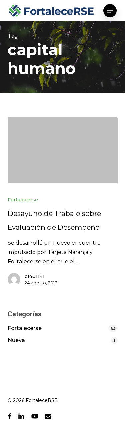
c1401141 (35, 276)
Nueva (16, 340)
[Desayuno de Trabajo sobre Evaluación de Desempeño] (63, 150)
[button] (110, 10)
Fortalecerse (23, 200)
